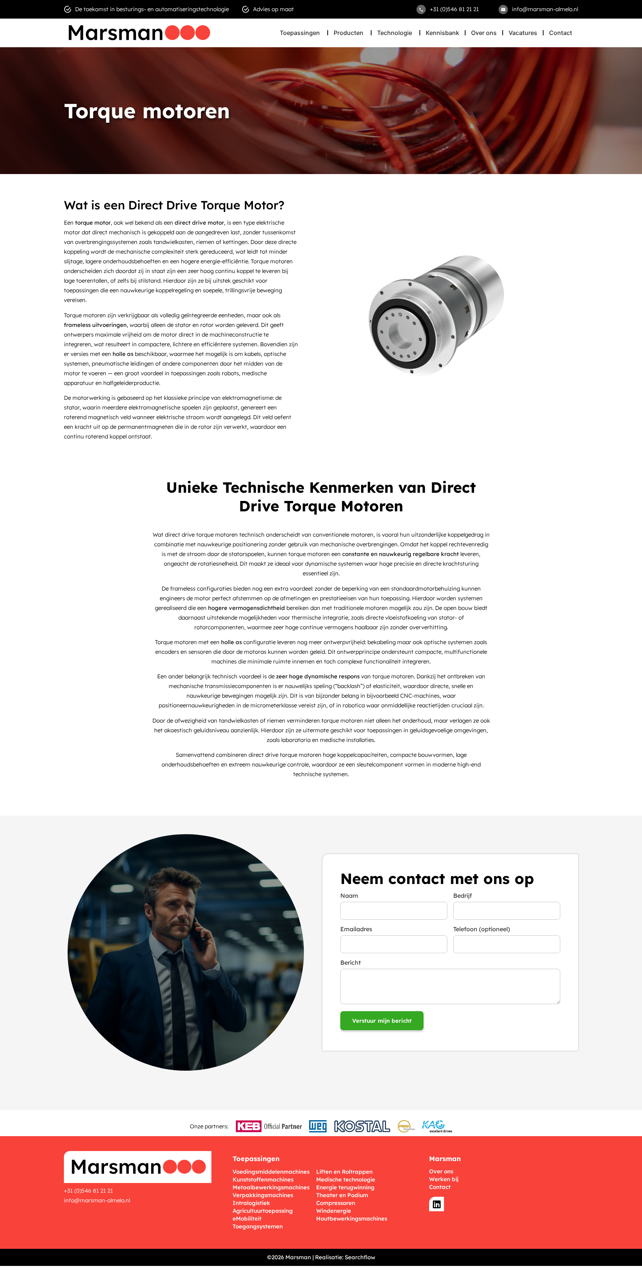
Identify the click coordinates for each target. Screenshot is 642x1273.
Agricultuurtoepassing (263, 1210)
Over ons (441, 1171)
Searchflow (360, 1257)
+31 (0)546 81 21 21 (88, 1190)
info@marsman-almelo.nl (97, 1200)
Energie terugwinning (345, 1187)
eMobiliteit (247, 1218)
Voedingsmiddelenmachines (271, 1171)
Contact (440, 1186)
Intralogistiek (251, 1202)
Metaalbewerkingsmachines (271, 1187)
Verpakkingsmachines (263, 1195)
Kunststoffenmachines (263, 1179)
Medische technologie (345, 1179)
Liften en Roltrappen (344, 1171)
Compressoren (335, 1202)
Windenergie (333, 1210)
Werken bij (443, 1179)
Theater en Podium (342, 1195)
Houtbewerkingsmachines (351, 1218)
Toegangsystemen (258, 1226)
